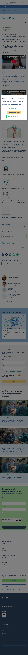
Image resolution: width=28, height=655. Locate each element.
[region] (14, 107)
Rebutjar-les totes (13, 108)
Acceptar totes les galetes (14, 112)
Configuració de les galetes (13, 116)
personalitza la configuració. (14, 104)
